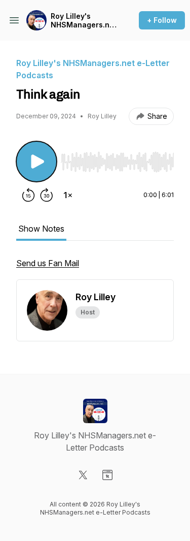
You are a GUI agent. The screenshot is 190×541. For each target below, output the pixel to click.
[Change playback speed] (68, 195)
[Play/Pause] (36, 161)
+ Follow (162, 20)
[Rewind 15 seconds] (28, 195)
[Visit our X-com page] (83, 475)
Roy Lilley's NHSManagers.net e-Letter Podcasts (84, 20)
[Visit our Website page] (107, 475)
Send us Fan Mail (47, 263)
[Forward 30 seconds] (47, 195)
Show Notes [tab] (41, 229)
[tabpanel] (95, 268)
